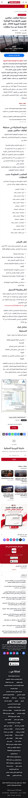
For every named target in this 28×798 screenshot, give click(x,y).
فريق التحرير (22, 30)
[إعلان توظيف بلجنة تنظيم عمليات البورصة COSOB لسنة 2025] (21, 473)
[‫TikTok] (7, 539)
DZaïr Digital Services (14, 676)
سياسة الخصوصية (13, 792)
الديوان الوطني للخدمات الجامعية (14, 691)
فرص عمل (9, 741)
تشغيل (22, 701)
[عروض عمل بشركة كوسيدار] (7, 473)
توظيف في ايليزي (8, 726)
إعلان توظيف (19, 682)
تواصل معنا (18, 795)
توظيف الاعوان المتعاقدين (14, 707)
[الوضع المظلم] (23, 3)
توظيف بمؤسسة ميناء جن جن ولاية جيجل (21, 494)
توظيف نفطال (18, 738)
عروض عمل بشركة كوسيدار (7, 478)
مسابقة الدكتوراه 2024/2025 (14, 750)
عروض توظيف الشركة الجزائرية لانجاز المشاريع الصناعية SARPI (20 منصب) (8, 496)
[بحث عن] (26, 3)
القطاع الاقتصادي (17, 11)
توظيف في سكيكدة (8, 732)
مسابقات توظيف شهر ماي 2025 (14, 744)
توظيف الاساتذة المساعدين (14, 704)
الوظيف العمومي (21, 695)
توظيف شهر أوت (21, 713)
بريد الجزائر (14, 698)
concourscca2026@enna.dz (13, 305)
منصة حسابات (9, 766)
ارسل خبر (13, 795)
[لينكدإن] (18, 434)
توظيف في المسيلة (19, 726)
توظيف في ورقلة (19, 735)
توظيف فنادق (8, 719)
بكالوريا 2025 (6, 698)
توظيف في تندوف (8, 729)
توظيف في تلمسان (19, 729)
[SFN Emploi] (14, 2)
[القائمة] (2, 3)
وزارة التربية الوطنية (14, 769)
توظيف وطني (9, 738)
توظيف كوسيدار (8, 735)
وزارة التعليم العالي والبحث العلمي (14, 772)
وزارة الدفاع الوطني (17, 775)
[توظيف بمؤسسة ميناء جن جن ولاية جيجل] (21, 489)
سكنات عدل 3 (18, 741)
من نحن (20, 792)
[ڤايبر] (6, 434)
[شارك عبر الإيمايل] (3, 434)
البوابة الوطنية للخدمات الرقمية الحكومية (14, 685)
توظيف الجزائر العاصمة (19, 710)
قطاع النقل (17, 420)
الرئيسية (23, 11)
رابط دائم (14, 427)
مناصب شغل (19, 766)
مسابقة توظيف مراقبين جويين (17, 417)
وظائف (8, 775)
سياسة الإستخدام (5, 792)
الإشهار (8, 795)
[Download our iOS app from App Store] (14, 664)
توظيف (16, 701)
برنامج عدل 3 (22, 698)
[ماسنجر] (15, 434)
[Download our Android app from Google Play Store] (14, 659)
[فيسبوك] (24, 434)
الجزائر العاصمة (14, 688)
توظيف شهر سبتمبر (18, 719)
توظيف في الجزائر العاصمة (14, 723)
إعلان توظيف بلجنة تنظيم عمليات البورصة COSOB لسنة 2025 (21, 480)
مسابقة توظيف (14, 754)
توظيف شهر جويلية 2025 (14, 716)
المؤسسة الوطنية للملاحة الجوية (13, 61)
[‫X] (21, 434)
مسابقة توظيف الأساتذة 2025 (14, 757)
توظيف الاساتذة (8, 701)
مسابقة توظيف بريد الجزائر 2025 (14, 760)
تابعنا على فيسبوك (13, 55)
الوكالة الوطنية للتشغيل (8, 695)
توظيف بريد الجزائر (7, 710)
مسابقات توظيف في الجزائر (14, 747)
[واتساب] (12, 434)
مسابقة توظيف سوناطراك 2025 (14, 763)
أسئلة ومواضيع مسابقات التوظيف (14, 679)
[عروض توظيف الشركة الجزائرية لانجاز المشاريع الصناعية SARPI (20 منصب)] (7, 489)
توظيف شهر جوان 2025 (8, 713)
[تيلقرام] (9, 434)
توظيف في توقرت (20, 732)
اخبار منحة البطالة (9, 682)
